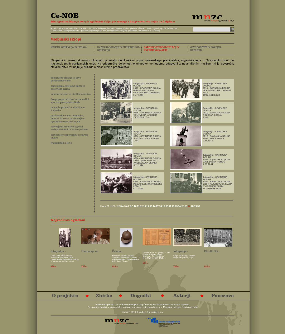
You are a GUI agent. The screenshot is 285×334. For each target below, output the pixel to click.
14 (148, 206)
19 (164, 206)
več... (53, 266)
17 (157, 206)
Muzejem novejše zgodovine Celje (180, 307)
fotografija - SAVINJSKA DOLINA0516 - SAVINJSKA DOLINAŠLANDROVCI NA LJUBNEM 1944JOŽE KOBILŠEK (217, 89)
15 (151, 206)
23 (176, 206)
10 (135, 206)
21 (170, 206)
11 (138, 206)
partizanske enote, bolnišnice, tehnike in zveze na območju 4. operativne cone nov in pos (68, 118)
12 (141, 206)
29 (195, 206)
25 (183, 206)
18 (161, 206)
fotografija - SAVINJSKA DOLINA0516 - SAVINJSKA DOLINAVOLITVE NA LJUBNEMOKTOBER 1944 (147, 112)
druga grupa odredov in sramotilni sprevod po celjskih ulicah (70, 101)
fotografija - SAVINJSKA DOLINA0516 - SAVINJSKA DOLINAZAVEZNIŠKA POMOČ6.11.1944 (216, 136)
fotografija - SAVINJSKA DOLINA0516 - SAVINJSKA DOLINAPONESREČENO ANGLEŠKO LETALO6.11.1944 (147, 183)
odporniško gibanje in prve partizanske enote (66, 79)
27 (189, 206)
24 (180, 206)
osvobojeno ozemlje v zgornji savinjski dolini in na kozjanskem (69, 128)
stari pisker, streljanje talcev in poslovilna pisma (68, 87)
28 (192, 206)
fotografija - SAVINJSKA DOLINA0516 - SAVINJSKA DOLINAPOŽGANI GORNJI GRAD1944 (147, 136)
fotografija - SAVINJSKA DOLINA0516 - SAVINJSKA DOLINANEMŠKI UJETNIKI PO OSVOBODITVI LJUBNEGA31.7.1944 (147, 89)
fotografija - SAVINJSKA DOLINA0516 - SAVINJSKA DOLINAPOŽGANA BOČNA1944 (216, 112)
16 (154, 206)
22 (173, 206)
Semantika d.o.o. (154, 312)
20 (167, 206)
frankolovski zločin (61, 142)
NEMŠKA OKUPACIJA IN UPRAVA (69, 47)
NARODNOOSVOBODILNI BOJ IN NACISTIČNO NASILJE (161, 49)
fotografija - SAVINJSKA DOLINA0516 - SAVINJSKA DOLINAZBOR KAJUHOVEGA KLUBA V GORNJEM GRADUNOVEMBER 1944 (217, 183)
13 (144, 206)
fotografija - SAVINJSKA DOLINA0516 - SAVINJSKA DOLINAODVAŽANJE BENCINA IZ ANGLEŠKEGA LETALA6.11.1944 (147, 159)
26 (186, 206)
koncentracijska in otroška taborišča (71, 94)
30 (198, 206)
